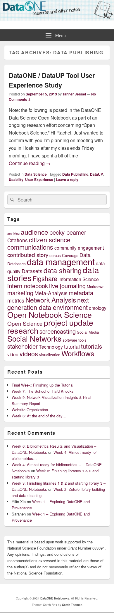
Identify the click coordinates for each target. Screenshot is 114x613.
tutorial (72, 346)
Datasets (32, 271)
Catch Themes (72, 605)
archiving (13, 233)
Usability (16, 179)
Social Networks (34, 338)
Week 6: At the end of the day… (39, 416)
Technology (51, 346)
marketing (20, 292)
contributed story (27, 254)
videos (29, 353)
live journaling (67, 285)
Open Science (25, 323)
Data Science (36, 174)
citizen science (49, 239)
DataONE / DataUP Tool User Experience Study (52, 80)
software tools (75, 340)
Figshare (45, 278)
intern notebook (27, 285)
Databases (16, 263)
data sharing (63, 270)
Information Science (78, 279)
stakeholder (22, 346)
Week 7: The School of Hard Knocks (43, 391)
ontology (97, 308)
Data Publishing (75, 174)
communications (30, 246)
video (12, 354)
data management (61, 261)
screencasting (57, 331)
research (22, 330)
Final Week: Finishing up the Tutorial (42, 385)
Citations (17, 240)
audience (34, 231)
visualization (49, 354)
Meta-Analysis (51, 293)
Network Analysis (50, 299)
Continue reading (30, 163)
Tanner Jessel (74, 94)
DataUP (96, 174)
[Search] (11, 199)
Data (85, 254)
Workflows (77, 353)
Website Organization (30, 409)
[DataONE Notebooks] (57, 18)
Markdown (95, 286)
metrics (15, 300)
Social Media (88, 332)
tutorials (91, 346)
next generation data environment (48, 303)
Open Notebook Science (49, 314)
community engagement (79, 247)
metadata (81, 292)
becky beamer (67, 232)
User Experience (39, 179)
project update (68, 322)
